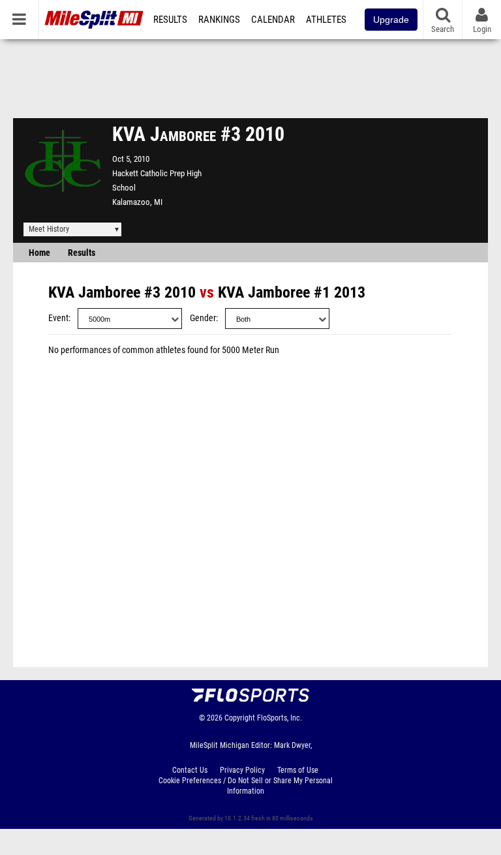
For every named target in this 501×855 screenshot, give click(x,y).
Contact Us (189, 770)
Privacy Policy (242, 770)
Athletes (326, 19)
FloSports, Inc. (279, 718)
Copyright (239, 718)
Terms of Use (297, 770)
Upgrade (391, 19)
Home (39, 252)
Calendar (273, 19)
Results (170, 19)
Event (58, 318)
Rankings (219, 19)
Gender (203, 318)
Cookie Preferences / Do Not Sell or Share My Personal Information (246, 786)
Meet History (49, 229)
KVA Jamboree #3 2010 (122, 292)
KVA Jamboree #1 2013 (291, 292)
